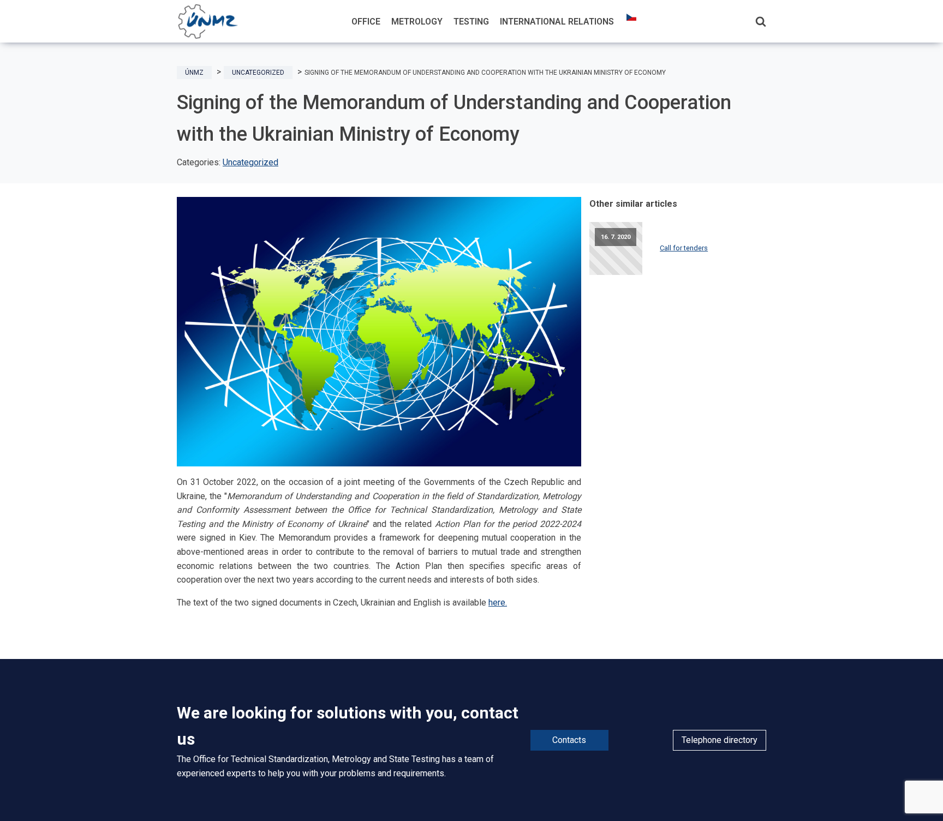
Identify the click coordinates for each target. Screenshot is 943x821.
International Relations (557, 21)
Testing (471, 21)
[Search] (760, 21)
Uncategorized (250, 162)
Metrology (417, 21)
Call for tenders (684, 248)
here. (497, 602)
